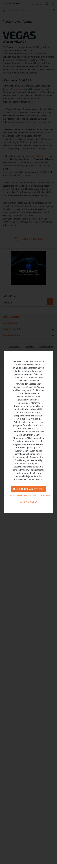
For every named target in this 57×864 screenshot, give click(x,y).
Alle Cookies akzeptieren (28, 489)
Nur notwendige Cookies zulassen (28, 495)
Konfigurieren (28, 501)
